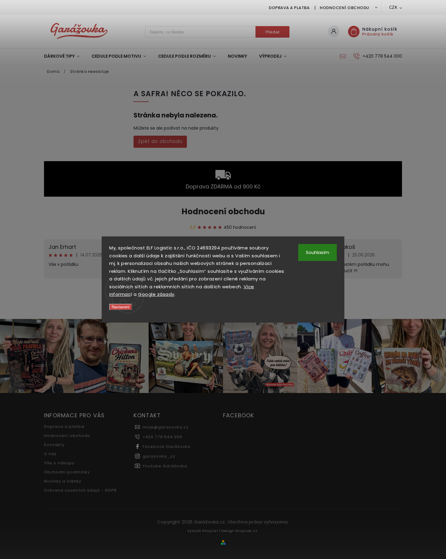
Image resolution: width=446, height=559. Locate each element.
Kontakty (54, 444)
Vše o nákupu (59, 463)
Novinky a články (62, 481)
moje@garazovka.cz (166, 427)
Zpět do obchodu (160, 141)
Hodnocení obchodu (344, 8)
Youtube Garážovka (165, 466)
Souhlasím (317, 252)
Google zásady (156, 294)
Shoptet (210, 530)
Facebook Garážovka (167, 446)
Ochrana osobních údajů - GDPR (80, 490)
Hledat (272, 31)
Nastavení (121, 307)
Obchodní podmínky (67, 472)
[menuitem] (65, 56)
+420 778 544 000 (162, 436)
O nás (50, 453)
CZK (393, 7)
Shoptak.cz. (247, 530)
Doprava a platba (289, 8)
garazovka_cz (159, 456)
